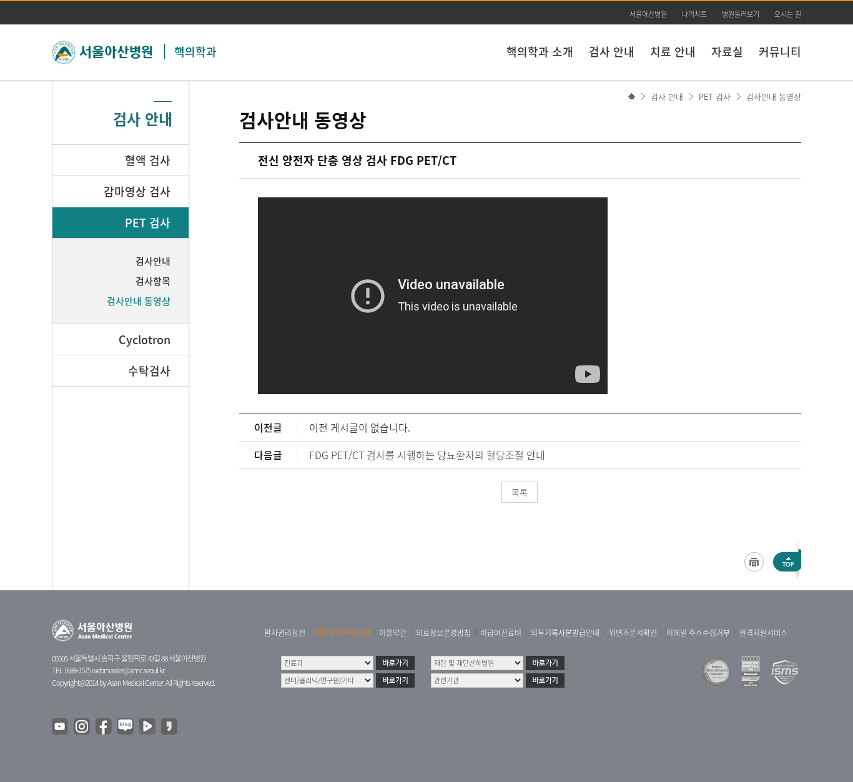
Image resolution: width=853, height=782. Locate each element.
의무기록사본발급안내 (565, 632)
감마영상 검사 (137, 191)
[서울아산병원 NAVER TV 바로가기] (148, 727)
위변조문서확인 (633, 632)
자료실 (727, 51)
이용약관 (393, 632)
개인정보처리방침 (342, 632)
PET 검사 (715, 96)
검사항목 (153, 281)
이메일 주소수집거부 (698, 632)
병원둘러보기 (740, 14)
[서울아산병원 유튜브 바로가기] (60, 727)
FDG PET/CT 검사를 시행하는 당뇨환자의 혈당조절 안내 (427, 454)
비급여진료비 (500, 632)
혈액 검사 (147, 160)
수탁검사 (149, 370)
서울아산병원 (648, 14)
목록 (519, 492)
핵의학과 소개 (539, 51)
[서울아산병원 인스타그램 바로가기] (82, 727)
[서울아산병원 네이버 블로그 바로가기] (126, 727)
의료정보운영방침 (443, 632)
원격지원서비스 (763, 632)
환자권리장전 (284, 632)
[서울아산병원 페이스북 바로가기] (104, 727)
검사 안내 (611, 51)
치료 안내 (673, 51)
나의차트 (694, 14)
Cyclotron (144, 339)
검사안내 (153, 261)
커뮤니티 (780, 51)
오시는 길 (787, 14)
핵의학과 (195, 51)
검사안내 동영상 (773, 96)
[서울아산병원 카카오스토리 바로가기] (170, 727)
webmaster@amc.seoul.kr (128, 670)
